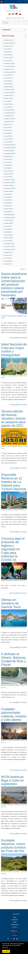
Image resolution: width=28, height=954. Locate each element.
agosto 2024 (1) (9, 46)
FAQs (19, 18)
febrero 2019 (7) (9, 208)
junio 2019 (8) (8, 197)
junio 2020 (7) (8, 162)
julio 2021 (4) (8, 124)
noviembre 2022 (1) (10, 92)
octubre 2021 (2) (9, 115)
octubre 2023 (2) (9, 69)
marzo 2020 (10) (9, 171)
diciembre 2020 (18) (10, 144)
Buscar (23, 18)
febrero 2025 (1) (9, 40)
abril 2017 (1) (8, 264)
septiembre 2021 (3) (10, 118)
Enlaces (15, 927)
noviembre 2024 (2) (10, 43)
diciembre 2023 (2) (10, 63)
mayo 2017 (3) (8, 261)
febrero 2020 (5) (9, 174)
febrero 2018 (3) (9, 237)
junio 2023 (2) (8, 78)
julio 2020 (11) (8, 159)
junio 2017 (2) (8, 258)
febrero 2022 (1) (9, 104)
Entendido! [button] (6, 951)
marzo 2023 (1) (9, 83)
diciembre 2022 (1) (10, 89)
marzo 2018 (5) (9, 235)
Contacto (8, 18)
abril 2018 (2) (8, 232)
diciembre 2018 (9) (10, 214)
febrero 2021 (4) (9, 139)
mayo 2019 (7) (8, 200)
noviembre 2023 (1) (10, 66)
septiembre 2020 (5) (10, 153)
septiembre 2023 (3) (10, 72)
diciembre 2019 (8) (10, 179)
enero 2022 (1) (8, 107)
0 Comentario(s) (22, 337)
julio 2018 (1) (8, 226)
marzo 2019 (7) (9, 205)
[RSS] (24, 269)
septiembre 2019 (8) (10, 188)
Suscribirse (14, 18)
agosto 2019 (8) (9, 191)
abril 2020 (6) (8, 168)
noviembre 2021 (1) (10, 112)
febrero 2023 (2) (9, 86)
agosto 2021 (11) (9, 121)
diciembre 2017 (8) (10, 243)
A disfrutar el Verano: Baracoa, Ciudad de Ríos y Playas (13, 659)
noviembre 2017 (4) (10, 246)
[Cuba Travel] (14, 7)
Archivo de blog (8, 36)
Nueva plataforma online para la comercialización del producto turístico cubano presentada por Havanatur (14, 284)
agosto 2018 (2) (9, 223)
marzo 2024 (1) (9, 54)
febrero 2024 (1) (9, 57)
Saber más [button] (5, 947)
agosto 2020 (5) (9, 156)
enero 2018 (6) (8, 240)
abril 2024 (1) (8, 51)
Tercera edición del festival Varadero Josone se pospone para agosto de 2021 (13, 418)
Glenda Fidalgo (22, 509)
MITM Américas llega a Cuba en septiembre (12, 780)
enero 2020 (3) (8, 176)
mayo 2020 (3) (8, 165)
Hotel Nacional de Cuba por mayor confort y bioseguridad (14, 349)
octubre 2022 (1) (9, 95)
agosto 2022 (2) (9, 98)
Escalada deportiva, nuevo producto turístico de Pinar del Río (13, 845)
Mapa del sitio (14, 924)
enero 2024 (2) (8, 60)
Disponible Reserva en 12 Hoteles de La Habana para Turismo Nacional (13, 482)
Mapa (14, 917)
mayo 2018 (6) (8, 229)
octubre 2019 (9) (9, 185)
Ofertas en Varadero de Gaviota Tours (11, 603)
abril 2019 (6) (8, 203)
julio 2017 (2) (8, 255)
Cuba (13, 697)
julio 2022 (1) (8, 101)
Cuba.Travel (16, 914)
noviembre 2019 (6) (10, 182)
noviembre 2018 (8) (10, 217)
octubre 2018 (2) (9, 220)
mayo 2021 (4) (8, 130)
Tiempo (15, 922)
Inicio (3, 22)
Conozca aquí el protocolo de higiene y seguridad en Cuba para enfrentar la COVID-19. (12, 549)
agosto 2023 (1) (9, 75)
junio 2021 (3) (8, 127)
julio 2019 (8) (8, 194)
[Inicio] (22, 269)
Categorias (6, 30)
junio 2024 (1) (8, 49)
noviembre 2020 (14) (10, 147)
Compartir (14, 337)
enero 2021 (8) (8, 142)
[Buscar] (26, 269)
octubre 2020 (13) (9, 150)
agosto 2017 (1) (9, 252)
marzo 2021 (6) (9, 136)
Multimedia (15, 919)
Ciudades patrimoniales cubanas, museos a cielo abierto (14, 714)
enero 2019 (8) (8, 211)
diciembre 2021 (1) (10, 110)
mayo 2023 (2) (8, 81)
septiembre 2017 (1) (10, 249)
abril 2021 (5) (8, 133)
